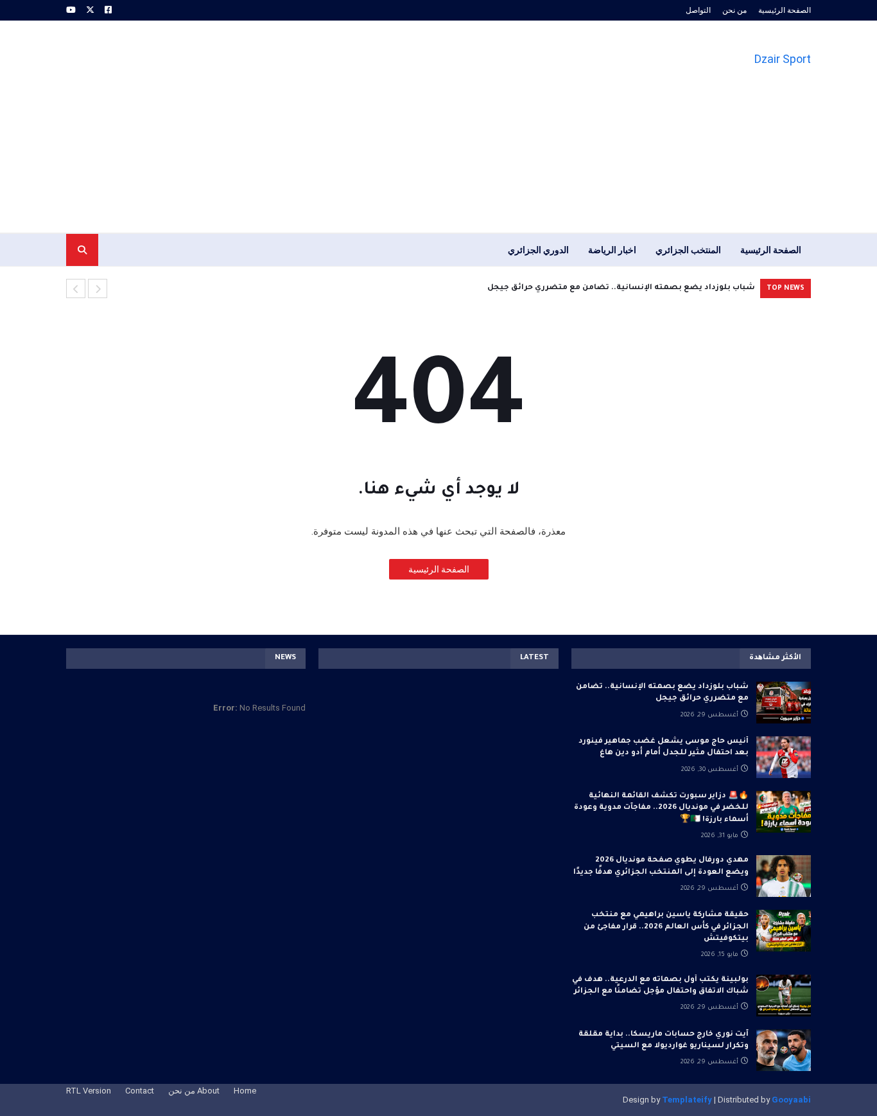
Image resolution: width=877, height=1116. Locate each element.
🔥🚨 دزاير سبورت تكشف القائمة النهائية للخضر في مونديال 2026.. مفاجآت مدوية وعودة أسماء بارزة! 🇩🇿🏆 (661, 808)
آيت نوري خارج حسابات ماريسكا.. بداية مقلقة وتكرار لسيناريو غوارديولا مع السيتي (663, 1040)
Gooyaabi (791, 1099)
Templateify (687, 1099)
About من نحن (194, 1090)
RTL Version (88, 1090)
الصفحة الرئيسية (784, 10)
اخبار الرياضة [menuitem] (612, 250)
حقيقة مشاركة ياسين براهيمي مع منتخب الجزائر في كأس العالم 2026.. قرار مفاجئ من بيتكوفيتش (666, 927)
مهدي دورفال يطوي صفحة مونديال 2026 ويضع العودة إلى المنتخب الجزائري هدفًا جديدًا (661, 866)
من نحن (734, 10)
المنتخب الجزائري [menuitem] (688, 250)
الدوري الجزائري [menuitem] (538, 250)
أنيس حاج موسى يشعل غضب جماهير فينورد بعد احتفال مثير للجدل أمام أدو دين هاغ (613, 288)
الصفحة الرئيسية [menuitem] (770, 250)
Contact (139, 1090)
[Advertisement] (300, 127)
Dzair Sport (782, 59)
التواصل (698, 10)
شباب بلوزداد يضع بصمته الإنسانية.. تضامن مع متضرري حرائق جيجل (662, 693)
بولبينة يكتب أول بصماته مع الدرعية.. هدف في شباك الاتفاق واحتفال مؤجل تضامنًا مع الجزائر (660, 986)
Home (245, 1090)
